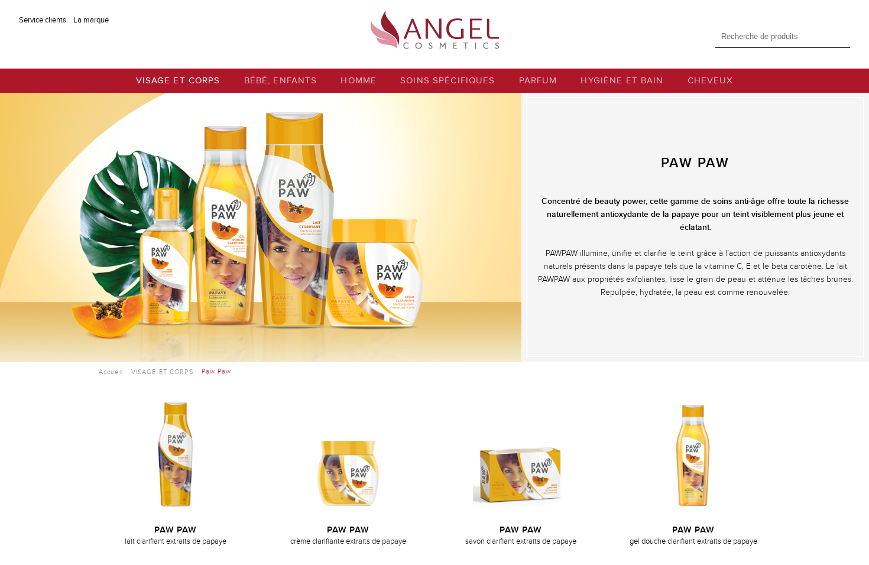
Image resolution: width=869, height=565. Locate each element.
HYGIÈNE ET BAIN (622, 80)
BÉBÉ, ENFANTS (280, 80)
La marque (91, 20)
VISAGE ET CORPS (178, 80)
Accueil (111, 372)
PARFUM (538, 80)
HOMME (359, 80)
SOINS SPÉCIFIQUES (447, 80)
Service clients (42, 20)
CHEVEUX (711, 80)
